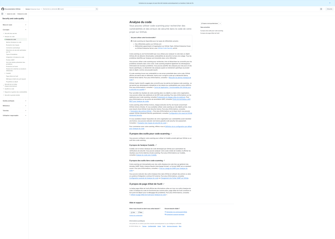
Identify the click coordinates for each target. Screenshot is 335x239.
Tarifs (163, 226)
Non (141, 212)
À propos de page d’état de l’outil (145, 184)
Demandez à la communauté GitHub (176, 212)
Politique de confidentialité (135, 215)
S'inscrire (329, 9)
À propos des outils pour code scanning (149, 133)
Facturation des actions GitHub (141, 111)
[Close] (330, 3)
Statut (159, 226)
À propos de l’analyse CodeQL (142, 145)
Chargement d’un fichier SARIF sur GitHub (174, 178)
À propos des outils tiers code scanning (146, 161)
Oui (134, 212)
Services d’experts (172, 226)
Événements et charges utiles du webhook (171, 97)
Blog (180, 226)
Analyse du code (10, 14)
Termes (144, 226)
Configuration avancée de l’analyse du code (143, 178)
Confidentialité (152, 226)
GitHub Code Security (165, 48)
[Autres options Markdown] (220, 23)
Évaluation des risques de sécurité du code (152, 123)
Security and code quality (13, 18)
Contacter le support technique (175, 214)
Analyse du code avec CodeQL (146, 155)
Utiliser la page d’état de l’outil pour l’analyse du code (148, 195)
